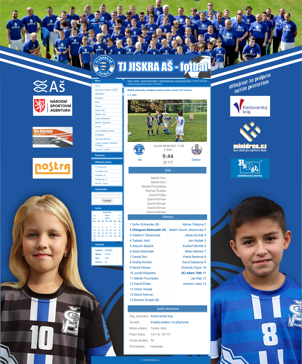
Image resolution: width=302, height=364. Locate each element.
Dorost (98, 106)
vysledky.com (101, 171)
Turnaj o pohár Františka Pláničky (106, 144)
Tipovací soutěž (102, 149)
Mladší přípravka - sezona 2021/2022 (175, 81)
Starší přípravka (102, 118)
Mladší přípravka (102, 122)
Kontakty (99, 98)
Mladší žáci (100, 114)
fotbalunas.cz (101, 179)
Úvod (129, 81)
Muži (97, 102)
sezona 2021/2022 (149, 81)
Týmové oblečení (103, 139)
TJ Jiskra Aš (101, 167)
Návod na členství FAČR (106, 90)
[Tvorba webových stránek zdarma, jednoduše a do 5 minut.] (159, 360)
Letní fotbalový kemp (104, 131)
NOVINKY (99, 94)
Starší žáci (100, 110)
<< (94, 215)
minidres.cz (100, 175)
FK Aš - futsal (101, 183)
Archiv (136, 81)
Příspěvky (99, 135)
